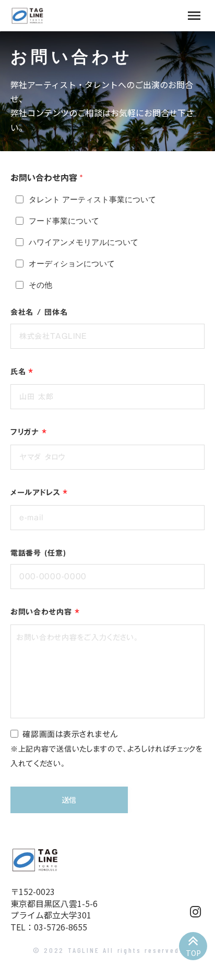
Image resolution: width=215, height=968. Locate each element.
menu (194, 15)
